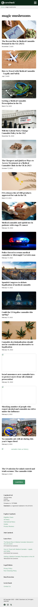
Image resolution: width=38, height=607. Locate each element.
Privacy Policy (8, 568)
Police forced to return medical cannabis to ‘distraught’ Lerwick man (18, 253)
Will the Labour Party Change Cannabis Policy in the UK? (15, 132)
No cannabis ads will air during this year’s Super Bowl (17, 440)
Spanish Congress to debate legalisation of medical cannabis (16, 283)
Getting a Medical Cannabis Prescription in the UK (14, 102)
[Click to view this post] (19, 29)
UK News (7, 519)
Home (2, 7)
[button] (19, 482)
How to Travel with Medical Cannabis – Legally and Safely (18, 72)
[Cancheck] (8, 2)
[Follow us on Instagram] (8, 605)
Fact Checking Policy (10, 570)
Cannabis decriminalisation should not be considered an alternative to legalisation (17, 344)
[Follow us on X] (11, 605)
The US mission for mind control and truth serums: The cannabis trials (18, 470)
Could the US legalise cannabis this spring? (17, 313)
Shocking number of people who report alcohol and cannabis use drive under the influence (19, 409)
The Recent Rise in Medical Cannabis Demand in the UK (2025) (18, 42)
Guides (6, 524)
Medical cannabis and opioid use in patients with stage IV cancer (17, 224)
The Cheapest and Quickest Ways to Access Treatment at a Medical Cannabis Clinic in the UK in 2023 (18, 163)
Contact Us (7, 586)
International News (9, 522)
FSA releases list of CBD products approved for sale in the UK (16, 194)
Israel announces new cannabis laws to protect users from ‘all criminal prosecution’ (18, 377)
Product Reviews (9, 526)
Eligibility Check (8, 517)
